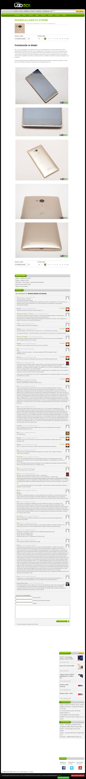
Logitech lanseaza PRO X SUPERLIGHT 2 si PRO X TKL (67, 676)
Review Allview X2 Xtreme (31, 20)
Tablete (24, 15)
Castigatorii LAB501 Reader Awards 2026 (71, 726)
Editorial (26, 11)
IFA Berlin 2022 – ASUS (66, 693)
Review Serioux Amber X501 (23, 284)
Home (16, 11)
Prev (39, 38)
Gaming (64, 15)
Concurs (39, 11)
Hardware (57, 15)
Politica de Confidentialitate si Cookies (23, 772)
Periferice (43, 15)
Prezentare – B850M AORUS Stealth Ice (70, 736)
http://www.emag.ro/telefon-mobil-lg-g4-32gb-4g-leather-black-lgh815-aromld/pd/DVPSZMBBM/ (42, 478)
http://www (30, 534)
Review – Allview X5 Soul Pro (23, 278)
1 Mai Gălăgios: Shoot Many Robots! (69, 714)
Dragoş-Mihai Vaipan (22, 583)
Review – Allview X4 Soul (22, 280)
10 (57, 38)
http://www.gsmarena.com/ (47, 531)
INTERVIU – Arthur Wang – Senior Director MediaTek (30, 282)
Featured (40, 23)
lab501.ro (23, 6)
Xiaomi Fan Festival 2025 (67, 665)
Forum (32, 11)
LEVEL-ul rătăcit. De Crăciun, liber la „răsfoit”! (72, 704)
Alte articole (66, 722)
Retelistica (50, 15)
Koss (18, 432)
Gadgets (37, 15)
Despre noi (46, 11)
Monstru (31, 23)
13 (60, 38)
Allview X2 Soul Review (22, 286)
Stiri (21, 11)
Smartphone (17, 15)
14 (62, 38)
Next (67, 38)
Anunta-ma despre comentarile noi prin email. (27, 624)
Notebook (30, 15)
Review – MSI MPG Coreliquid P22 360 (70, 724)
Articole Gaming (67, 702)
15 (64, 38)
